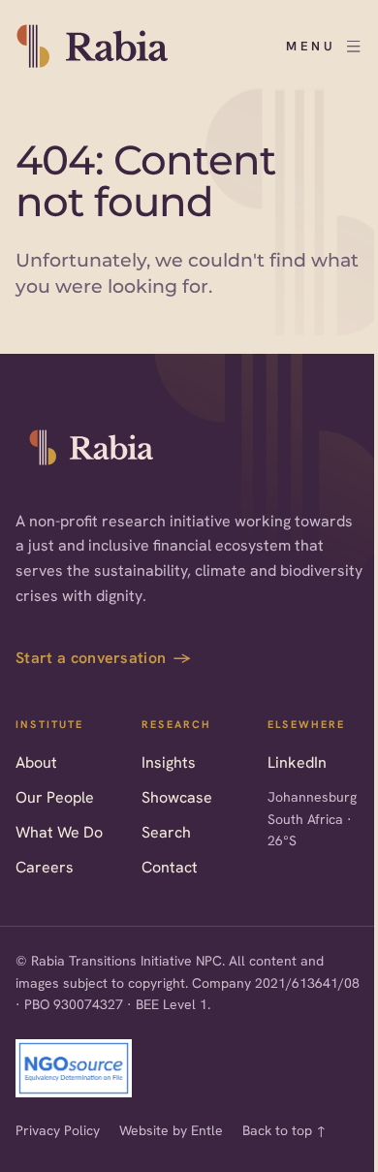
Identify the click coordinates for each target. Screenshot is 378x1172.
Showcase (177, 797)
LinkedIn (297, 762)
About (36, 762)
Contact (170, 867)
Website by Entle (171, 1130)
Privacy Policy (58, 1130)
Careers (45, 867)
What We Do (59, 832)
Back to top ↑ (284, 1130)
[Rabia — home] (93, 447)
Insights (169, 762)
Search (166, 832)
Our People (55, 797)
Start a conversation (104, 658)
